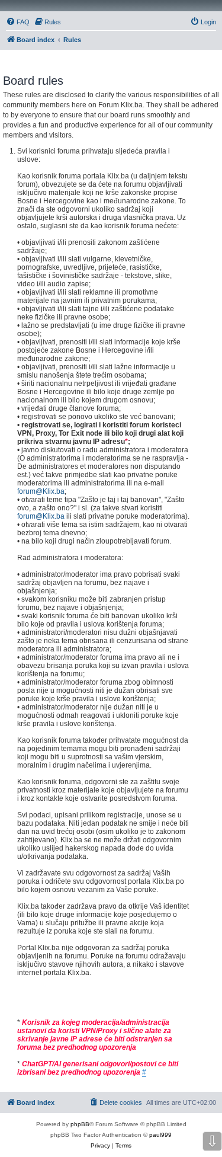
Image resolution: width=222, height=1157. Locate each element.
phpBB (79, 1124)
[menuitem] (18, 22)
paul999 (160, 1135)
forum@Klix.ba (41, 491)
